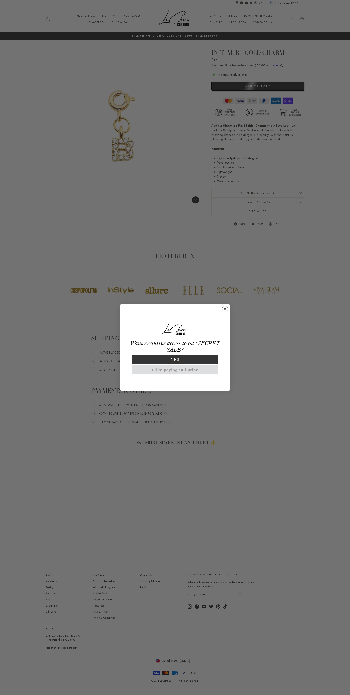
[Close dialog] (225, 309)
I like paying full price (175, 370)
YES (175, 359)
